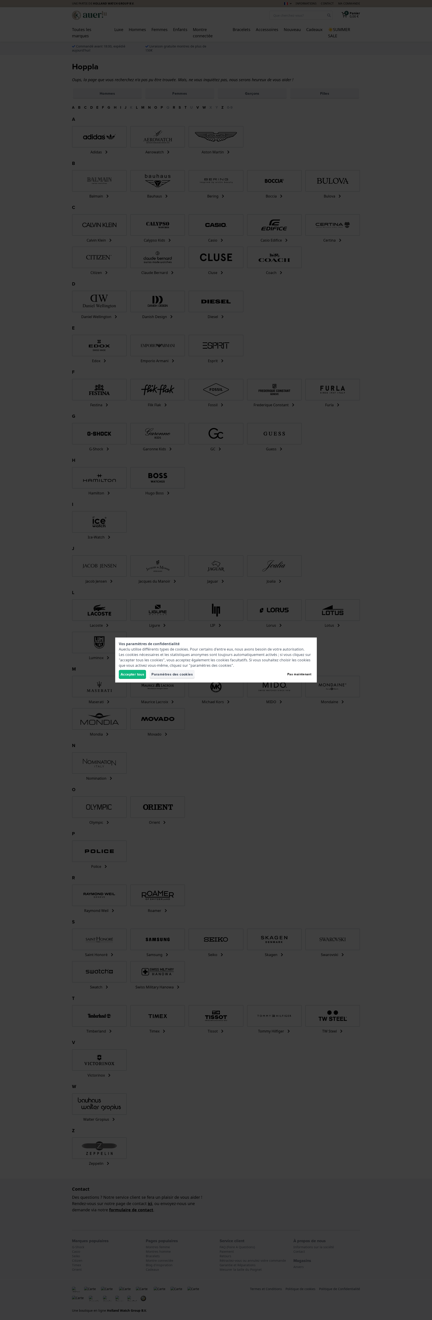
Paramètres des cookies (172, 674)
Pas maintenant (299, 674)
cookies (181, 649)
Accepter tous (132, 674)
